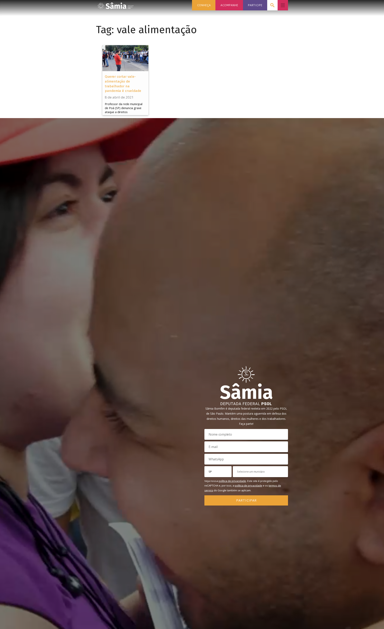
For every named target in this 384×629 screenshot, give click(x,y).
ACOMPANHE (229, 5)
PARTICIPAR (246, 500)
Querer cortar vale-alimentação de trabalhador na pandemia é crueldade (123, 84)
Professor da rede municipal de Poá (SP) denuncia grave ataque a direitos (123, 108)
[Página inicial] (116, 4)
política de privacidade (232, 481)
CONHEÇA (204, 5)
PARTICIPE (255, 5)
